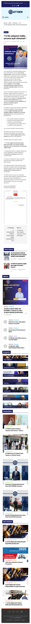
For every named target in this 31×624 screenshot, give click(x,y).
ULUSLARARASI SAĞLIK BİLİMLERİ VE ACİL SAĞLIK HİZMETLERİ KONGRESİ (19, 254)
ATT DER (7, 41)
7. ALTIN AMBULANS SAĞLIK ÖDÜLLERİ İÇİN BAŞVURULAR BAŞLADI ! (13, 604)
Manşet (6, 32)
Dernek (15, 539)
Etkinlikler (11, 306)
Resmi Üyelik (17, 620)
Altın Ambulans (9, 539)
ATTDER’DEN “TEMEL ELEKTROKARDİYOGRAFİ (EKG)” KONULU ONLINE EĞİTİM (16, 348)
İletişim (23, 620)
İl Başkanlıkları (9, 426)
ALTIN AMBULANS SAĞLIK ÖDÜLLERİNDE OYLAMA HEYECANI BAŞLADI (15, 586)
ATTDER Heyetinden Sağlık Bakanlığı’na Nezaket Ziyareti (19, 265)
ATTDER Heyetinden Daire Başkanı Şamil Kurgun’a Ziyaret (13, 3)
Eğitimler (6, 306)
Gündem (15, 336)
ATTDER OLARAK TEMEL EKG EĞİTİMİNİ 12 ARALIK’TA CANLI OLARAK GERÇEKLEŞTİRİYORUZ (13, 310)
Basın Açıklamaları (17, 601)
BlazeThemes (18, 617)
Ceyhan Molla (9, 620)
